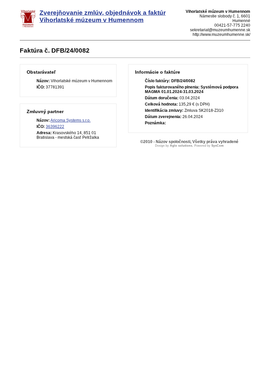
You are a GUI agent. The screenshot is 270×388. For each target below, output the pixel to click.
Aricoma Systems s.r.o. (70, 120)
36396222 (55, 126)
